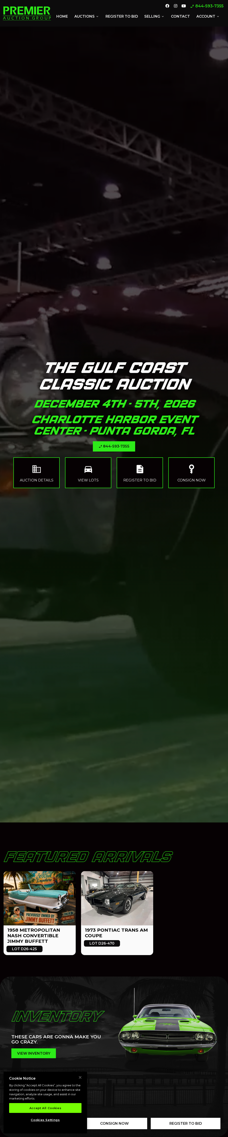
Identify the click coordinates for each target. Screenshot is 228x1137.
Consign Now (191, 472)
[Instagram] (175, 6)
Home (62, 16)
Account (208, 16)
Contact (180, 16)
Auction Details (36, 472)
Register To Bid (185, 1123)
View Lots (88, 472)
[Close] (80, 1077)
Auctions (86, 16)
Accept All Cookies (45, 1108)
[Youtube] (183, 6)
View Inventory (33, 1053)
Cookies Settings (45, 1120)
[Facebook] (167, 6)
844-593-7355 (207, 6)
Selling (154, 16)
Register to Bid (122, 16)
